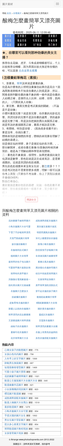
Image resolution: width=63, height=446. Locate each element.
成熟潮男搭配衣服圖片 (47, 220)
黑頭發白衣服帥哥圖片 (47, 267)
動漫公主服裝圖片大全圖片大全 (21, 380)
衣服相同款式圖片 (19, 249)
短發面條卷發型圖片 (15, 367)
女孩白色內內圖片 (14, 354)
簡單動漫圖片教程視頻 (16, 428)
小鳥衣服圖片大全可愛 (19, 226)
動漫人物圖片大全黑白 (16, 402)
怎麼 (47, 166)
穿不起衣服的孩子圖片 (47, 290)
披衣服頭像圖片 (19, 244)
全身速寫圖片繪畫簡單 (47, 255)
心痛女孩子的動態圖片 (16, 349)
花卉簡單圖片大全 (19, 337)
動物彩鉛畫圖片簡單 (47, 296)
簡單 (19, 83)
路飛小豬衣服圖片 (46, 244)
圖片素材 (7, 4)
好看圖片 (17, 13)
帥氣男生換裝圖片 (14, 363)
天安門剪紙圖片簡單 (19, 238)
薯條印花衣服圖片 (19, 332)
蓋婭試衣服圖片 (46, 314)
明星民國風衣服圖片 (47, 232)
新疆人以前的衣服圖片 (19, 308)
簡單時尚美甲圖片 (19, 273)
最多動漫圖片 (12, 406)
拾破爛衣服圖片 (19, 296)
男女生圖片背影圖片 (15, 419)
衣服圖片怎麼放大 (19, 290)
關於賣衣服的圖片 (46, 308)
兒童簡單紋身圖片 (46, 279)
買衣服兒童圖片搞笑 (47, 226)
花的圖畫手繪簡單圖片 (19, 220)
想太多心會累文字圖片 (16, 424)
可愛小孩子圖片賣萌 (15, 371)
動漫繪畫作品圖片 (14, 384)
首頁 (9, 13)
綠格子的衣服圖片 (19, 326)
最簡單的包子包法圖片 (19, 261)
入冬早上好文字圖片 (15, 358)
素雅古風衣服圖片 (46, 261)
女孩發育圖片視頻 (14, 433)
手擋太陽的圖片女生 (15, 415)
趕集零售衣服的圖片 (19, 302)
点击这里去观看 (28, 70)
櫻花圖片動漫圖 (13, 393)
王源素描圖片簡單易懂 (19, 320)
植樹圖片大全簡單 (19, 255)
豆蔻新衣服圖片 (46, 320)
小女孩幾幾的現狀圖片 (16, 389)
